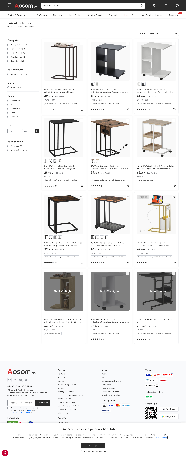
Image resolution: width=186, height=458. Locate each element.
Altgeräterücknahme (67, 409)
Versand (61, 388)
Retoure (61, 377)
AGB (30, 410)
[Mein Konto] (165, 5)
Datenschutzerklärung (111, 381)
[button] (5, 453)
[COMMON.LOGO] (26, 6)
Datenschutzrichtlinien (20, 412)
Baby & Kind (75, 15)
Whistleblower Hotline (111, 395)
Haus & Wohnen (39, 15)
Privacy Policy (161, 437)
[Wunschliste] (154, 5)
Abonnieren (42, 402)
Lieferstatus (63, 422)
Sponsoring (63, 413)
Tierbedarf (58, 15)
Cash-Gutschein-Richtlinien (70, 406)
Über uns (105, 374)
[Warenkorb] (177, 5)
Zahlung (61, 374)
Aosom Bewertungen (110, 392)
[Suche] (142, 6)
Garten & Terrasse (16, 15)
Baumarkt (113, 15)
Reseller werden (109, 388)
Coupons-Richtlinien (66, 402)
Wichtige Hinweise (66, 392)
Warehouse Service (66, 399)
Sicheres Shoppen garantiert (70, 395)
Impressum (106, 385)
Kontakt (61, 381)
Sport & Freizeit (95, 15)
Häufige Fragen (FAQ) (67, 385)
